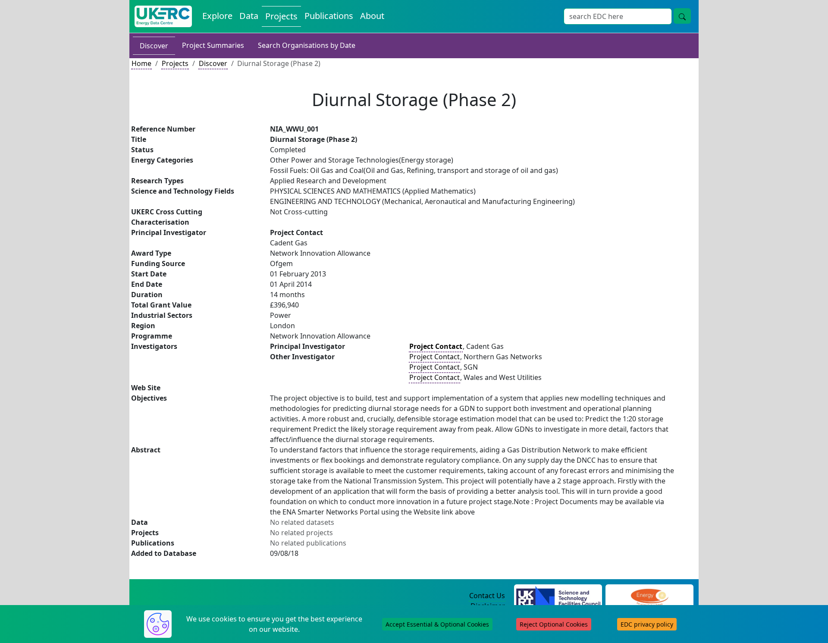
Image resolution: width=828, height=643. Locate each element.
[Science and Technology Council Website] (558, 596)
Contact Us (487, 595)
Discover (154, 45)
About (372, 16)
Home (141, 63)
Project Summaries (213, 45)
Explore (217, 16)
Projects (281, 16)
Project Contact (434, 356)
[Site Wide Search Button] (682, 16)
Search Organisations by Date (306, 45)
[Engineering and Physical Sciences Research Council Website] (649, 596)
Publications (328, 16)
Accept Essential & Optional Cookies (437, 624)
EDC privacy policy (647, 624)
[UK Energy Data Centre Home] (163, 16)
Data (248, 16)
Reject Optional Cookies (554, 624)
